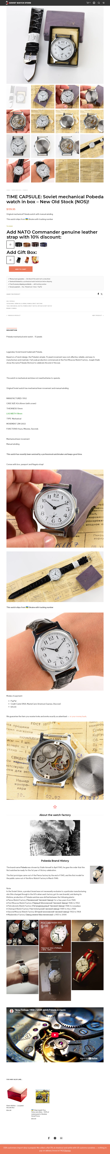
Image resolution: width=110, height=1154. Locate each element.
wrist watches (16, 190)
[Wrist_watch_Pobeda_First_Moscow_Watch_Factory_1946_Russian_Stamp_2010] (55, 936)
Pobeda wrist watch (30, 306)
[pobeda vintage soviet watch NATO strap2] (88, 966)
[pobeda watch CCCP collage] (22, 932)
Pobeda (25, 190)
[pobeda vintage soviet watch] (55, 977)
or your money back (78, 716)
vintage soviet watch (44, 306)
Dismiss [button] (67, 1150)
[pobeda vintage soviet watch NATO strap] (22, 970)
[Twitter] (102, 294)
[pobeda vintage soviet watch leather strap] (88, 930)
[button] (88, 3)
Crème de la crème (20, 303)
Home (8, 190)
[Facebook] (99, 294)
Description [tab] (11, 330)
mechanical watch (16, 306)
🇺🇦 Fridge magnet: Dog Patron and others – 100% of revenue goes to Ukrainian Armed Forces (40, 1113)
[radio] (10, 244)
